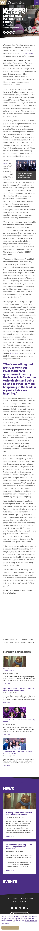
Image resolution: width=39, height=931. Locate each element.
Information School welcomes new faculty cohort (19, 721)
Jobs (8, 898)
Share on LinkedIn (7, 32)
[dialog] (19, 922)
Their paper (14, 353)
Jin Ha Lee (29, 53)
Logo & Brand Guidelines (14, 904)
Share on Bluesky (10, 32)
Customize (5, 924)
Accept (10, 928)
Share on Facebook (13, 32)
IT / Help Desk (30, 904)
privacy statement (31, 921)
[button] (32, 2)
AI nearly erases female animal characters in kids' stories (19, 670)
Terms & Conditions (19, 901)
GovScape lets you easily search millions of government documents (18, 689)
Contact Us (16, 898)
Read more (6, 683)
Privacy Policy (28, 898)
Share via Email (4, 32)
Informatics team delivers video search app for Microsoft (18, 752)
